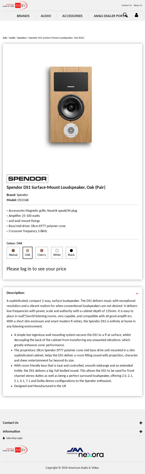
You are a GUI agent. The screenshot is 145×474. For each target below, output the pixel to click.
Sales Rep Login (14, 438)
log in (25, 269)
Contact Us (127, 5)
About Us (138, 5)
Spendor (22, 195)
